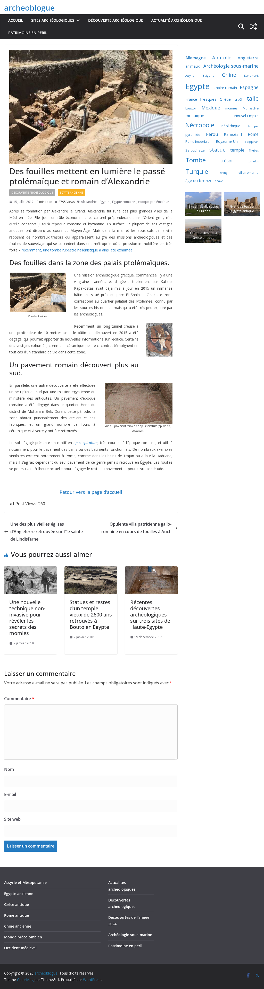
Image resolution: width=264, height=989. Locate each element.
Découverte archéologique (115, 20)
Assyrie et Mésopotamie (25, 882)
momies (231, 108)
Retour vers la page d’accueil (91, 492)
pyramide (192, 134)
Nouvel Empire (246, 115)
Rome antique (16, 915)
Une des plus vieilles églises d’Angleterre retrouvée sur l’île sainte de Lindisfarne (46, 531)
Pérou (212, 134)
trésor (226, 160)
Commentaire (19, 698)
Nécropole (199, 125)
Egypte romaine (123, 202)
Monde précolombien (23, 937)
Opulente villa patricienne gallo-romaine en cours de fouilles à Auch (136, 527)
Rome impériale (197, 141)
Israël (238, 99)
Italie (252, 98)
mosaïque (194, 115)
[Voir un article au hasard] (254, 26)
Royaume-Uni (227, 141)
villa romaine (248, 172)
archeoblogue (29, 7)
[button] (77, 20)
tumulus (253, 161)
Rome (253, 134)
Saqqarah (252, 142)
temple (237, 150)
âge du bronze (198, 180)
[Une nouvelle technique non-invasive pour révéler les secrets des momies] (30, 570)
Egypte (104, 202)
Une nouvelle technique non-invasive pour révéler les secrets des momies (27, 618)
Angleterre (248, 58)
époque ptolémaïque (153, 202)
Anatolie (222, 57)
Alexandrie (89, 202)
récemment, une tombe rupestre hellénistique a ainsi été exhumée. (77, 250)
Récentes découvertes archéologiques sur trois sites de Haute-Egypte (150, 614)
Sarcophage (195, 150)
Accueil (15, 20)
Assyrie (189, 75)
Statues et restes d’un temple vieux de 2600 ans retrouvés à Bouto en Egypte (91, 614)
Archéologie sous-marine (231, 66)
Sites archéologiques (52, 20)
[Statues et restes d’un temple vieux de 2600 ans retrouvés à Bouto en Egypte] (90, 570)
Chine (229, 74)
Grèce (225, 99)
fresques (208, 99)
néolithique (230, 125)
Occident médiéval (20, 947)
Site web (12, 819)
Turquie (196, 171)
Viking (223, 173)
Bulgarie (208, 75)
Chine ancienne (17, 926)
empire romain (224, 87)
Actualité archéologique (176, 20)
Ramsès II (233, 134)
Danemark (251, 75)
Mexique (211, 108)
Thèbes (254, 150)
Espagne (249, 87)
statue (217, 149)
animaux (192, 66)
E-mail (10, 794)
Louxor (190, 108)
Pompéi (253, 126)
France (191, 99)
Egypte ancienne (71, 192)
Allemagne (195, 58)
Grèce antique (16, 904)
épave (219, 181)
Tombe (195, 160)
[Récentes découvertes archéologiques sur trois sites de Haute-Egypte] (151, 570)
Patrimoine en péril (27, 32)
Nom (9, 769)
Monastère (251, 108)
